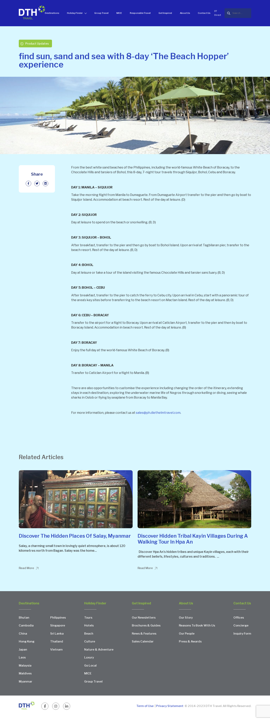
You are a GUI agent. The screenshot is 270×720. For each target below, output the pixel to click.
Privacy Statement (169, 706)
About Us (185, 13)
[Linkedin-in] (66, 706)
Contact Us (204, 13)
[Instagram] (55, 706)
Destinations (52, 13)
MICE (119, 13)
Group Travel (101, 13)
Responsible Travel (140, 13)
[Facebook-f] (44, 706)
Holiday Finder (75, 13)
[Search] (238, 13)
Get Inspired (165, 13)
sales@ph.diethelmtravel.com (158, 413)
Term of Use (145, 706)
